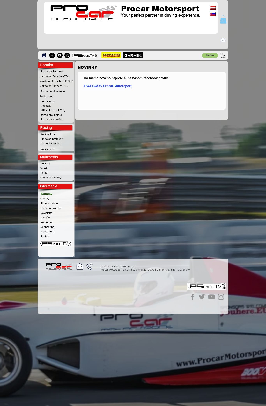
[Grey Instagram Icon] (221, 297)
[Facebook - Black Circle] (52, 55)
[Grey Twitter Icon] (202, 297)
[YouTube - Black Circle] (60, 55)
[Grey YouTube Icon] (211, 297)
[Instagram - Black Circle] (67, 55)
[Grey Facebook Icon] (192, 297)
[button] (223, 19)
